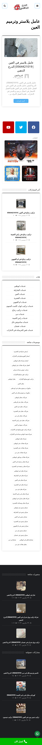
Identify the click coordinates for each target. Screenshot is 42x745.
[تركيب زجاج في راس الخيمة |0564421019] (21, 225)
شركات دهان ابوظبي (21, 397)
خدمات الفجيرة (20, 298)
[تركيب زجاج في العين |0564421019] (21, 203)
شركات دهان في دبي (21, 416)
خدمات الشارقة (20, 290)
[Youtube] (8, 127)
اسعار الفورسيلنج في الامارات (21, 356)
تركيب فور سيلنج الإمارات (20, 374)
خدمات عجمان (20, 326)
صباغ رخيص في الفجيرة (21, 521)
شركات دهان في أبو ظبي (20, 402)
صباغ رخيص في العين (20, 517)
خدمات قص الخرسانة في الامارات (20, 330)
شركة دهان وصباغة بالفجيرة (21, 503)
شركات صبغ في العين (20, 425)
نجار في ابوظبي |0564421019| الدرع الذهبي (21, 595)
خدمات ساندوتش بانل (20, 322)
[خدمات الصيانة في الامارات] (21, 7)
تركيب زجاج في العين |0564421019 (21, 212)
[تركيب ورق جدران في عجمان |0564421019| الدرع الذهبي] (21, 633)
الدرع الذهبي (18, 76)
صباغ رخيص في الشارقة (21, 512)
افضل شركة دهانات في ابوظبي (21, 365)
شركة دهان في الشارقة (21, 475)
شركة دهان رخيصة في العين (21, 462)
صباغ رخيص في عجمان (21, 535)
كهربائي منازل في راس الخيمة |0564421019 (21, 695)
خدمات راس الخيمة (19, 318)
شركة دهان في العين (21, 480)
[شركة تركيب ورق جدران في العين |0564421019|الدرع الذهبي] (21, 608)
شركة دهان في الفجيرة (21, 485)
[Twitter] (21, 127)
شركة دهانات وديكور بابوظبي (20, 457)
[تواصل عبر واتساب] (37, 734)
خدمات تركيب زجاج (19, 310)
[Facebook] (33, 127)
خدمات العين (20, 294)
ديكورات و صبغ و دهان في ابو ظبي (21, 388)
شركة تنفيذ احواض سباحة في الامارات (21, 434)
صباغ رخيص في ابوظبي (21, 508)
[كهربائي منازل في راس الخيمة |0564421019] (21, 686)
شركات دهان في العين (20, 407)
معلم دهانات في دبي (21, 544)
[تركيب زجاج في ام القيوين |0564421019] (21, 250)
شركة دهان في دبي (20, 489)
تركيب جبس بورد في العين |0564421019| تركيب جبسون (21, 717)
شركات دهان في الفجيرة (21, 411)
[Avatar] (26, 76)
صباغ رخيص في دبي (21, 531)
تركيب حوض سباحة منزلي (20, 370)
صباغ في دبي (12, 540)
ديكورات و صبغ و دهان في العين (21, 393)
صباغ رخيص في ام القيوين (20, 526)
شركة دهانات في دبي (21, 453)
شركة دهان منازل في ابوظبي (20, 498)
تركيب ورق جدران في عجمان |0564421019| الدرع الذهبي (21, 642)
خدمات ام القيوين (20, 302)
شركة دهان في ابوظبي (20, 471)
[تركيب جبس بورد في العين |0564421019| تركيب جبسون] (21, 708)
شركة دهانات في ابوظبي (21, 443)
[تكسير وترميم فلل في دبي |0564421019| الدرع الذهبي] (21, 664)
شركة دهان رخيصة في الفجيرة (21, 466)
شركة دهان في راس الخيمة (21, 494)
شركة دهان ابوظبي (20, 439)
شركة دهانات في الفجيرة (21, 448)
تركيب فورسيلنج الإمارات (26, 379)
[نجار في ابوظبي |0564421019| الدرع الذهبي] (21, 586)
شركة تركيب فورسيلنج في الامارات (20, 430)
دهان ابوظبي (11, 379)
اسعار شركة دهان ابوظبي (20, 361)
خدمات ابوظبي (20, 286)
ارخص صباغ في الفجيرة (21, 351)
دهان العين (21, 384)
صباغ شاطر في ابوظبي (26, 540)
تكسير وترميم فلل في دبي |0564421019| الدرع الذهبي (21, 673)
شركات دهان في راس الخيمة (20, 420)
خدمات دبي (20, 314)
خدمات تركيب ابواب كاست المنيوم (20, 306)
